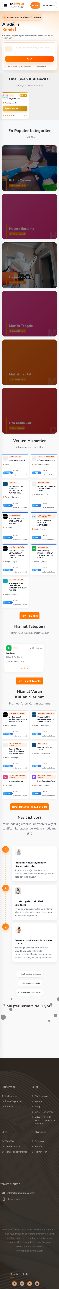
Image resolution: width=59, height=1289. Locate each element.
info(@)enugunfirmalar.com (21, 1193)
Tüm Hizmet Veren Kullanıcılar (29, 806)
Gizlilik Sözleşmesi (44, 1112)
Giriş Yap (39, 1141)
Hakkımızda (11, 1096)
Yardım (38, 1101)
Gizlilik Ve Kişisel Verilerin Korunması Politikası (45, 1120)
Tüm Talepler (12, 1141)
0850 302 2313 (16, 1199)
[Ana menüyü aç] (5, 5)
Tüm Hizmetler (29, 615)
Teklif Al (39, 1146)
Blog (37, 1106)
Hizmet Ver (41, 1152)
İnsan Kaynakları (13, 1101)
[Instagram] (23, 1283)
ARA (29, 58)
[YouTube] (38, 1283)
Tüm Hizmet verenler (16, 1152)
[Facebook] (15, 1283)
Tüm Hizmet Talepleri (29, 681)
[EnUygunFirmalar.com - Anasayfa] (17, 5)
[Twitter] (30, 1283)
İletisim (9, 1106)
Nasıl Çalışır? (41, 1096)
